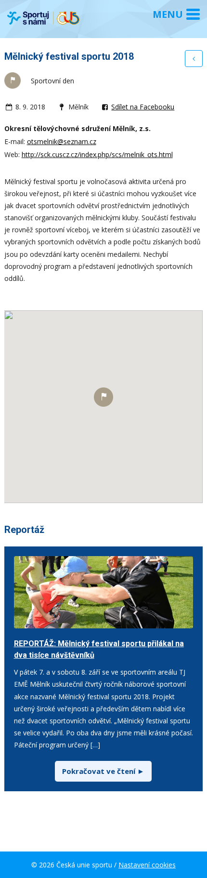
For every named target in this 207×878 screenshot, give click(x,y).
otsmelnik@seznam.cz (61, 141)
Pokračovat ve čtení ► (103, 771)
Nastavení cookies (147, 864)
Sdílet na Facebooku (142, 106)
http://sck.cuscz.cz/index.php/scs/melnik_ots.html (97, 154)
